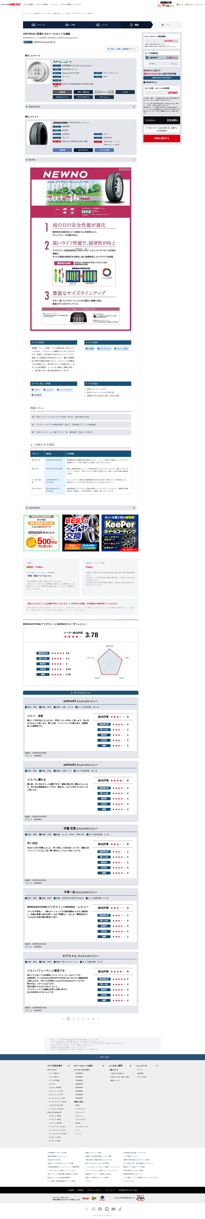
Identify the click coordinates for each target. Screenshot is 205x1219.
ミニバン (50, 390)
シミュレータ (71, 4)
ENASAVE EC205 (52, 460)
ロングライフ (106, 349)
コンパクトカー (66, 390)
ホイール (42, 4)
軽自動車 (38, 395)
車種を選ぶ (57, 13)
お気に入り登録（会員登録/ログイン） (123, 49)
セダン (37, 390)
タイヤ (29, 4)
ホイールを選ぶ (47, 13)
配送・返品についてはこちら (39, 576)
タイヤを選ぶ (66, 13)
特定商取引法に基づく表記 (128, 1190)
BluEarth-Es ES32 (53, 469)
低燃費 (91, 349)
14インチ (62, 77)
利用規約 (80, 1190)
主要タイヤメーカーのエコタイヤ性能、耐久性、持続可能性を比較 (62, 417)
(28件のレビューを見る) (111, 144)
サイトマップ (110, 1190)
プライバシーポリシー (94, 1190)
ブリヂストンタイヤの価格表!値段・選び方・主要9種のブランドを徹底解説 (65, 424)
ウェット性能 (122, 349)
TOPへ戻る (104, 1057)
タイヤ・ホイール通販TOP (31, 13)
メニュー (54, 4)
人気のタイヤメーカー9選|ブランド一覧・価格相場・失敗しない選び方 (64, 432)
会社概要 (71, 1190)
